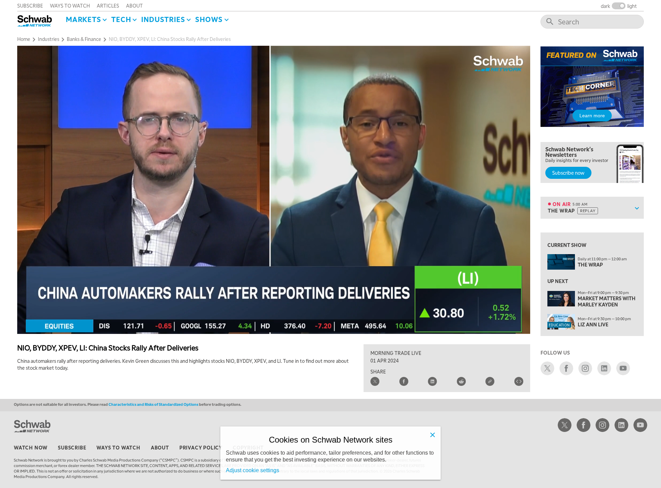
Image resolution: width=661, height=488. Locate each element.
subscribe (30, 5)
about (134, 5)
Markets (83, 19)
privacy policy (200, 447)
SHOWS (209, 19)
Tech (121, 19)
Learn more (592, 115)
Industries (163, 19)
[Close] (432, 434)
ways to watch (70, 5)
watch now (31, 447)
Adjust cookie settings (252, 470)
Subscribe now (568, 173)
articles (108, 5)
